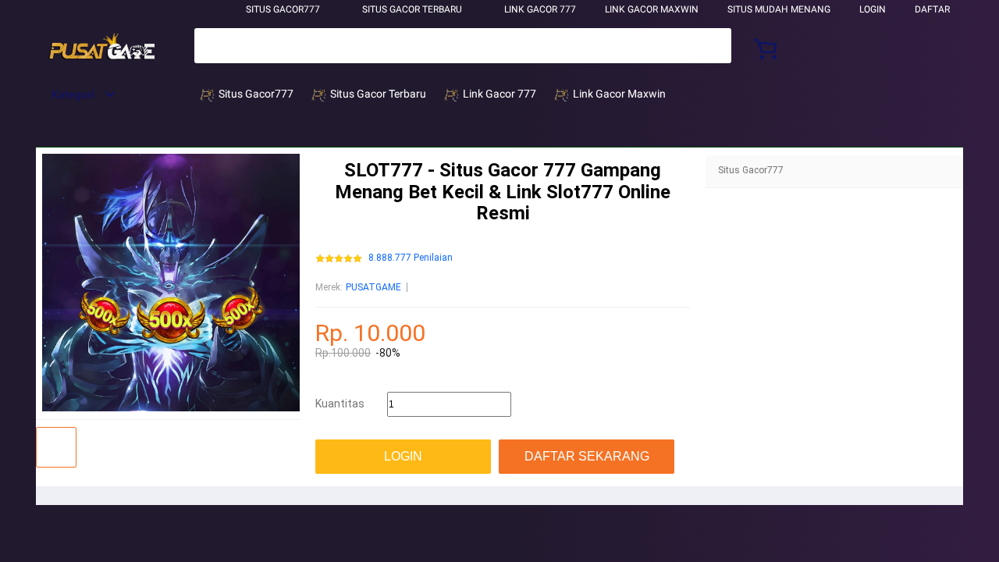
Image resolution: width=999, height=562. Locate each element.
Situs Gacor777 (283, 9)
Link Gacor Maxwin (652, 9)
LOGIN (872, 9)
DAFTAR (932, 9)
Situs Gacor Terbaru (412, 9)
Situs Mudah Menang (778, 9)
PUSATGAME (373, 287)
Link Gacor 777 (540, 9)
